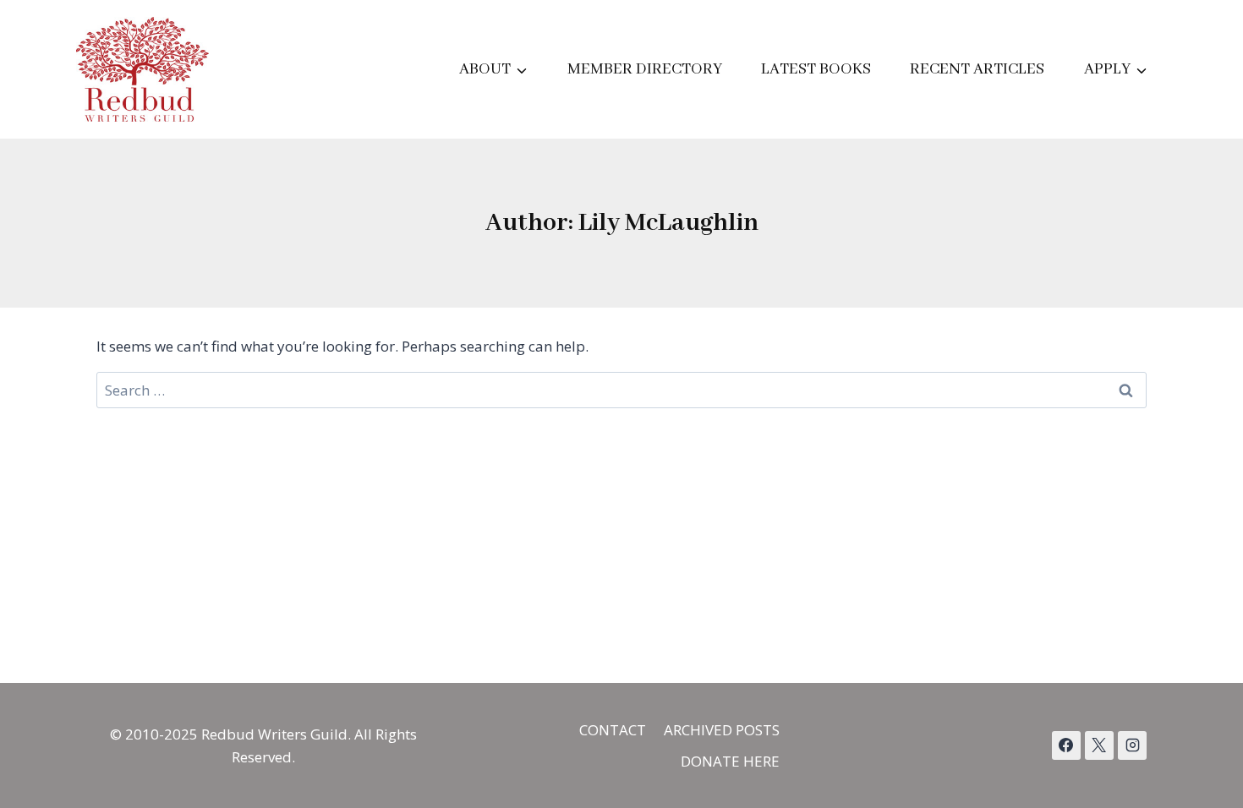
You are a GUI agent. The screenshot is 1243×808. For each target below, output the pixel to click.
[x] (1066, 745)
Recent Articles (977, 69)
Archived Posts (722, 730)
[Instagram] (1132, 745)
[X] (1099, 745)
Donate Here (730, 761)
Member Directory (644, 69)
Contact (612, 730)
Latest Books (816, 69)
